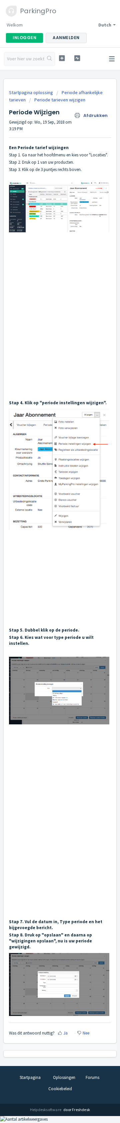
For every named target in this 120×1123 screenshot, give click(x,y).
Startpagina (30, 1077)
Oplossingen (64, 1077)
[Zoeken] (50, 59)
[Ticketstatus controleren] (77, 58)
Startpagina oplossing (31, 92)
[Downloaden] (47, 572)
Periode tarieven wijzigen (59, 100)
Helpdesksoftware (46, 1109)
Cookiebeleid (60, 1089)
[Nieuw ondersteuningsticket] (62, 58)
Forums (92, 1077)
